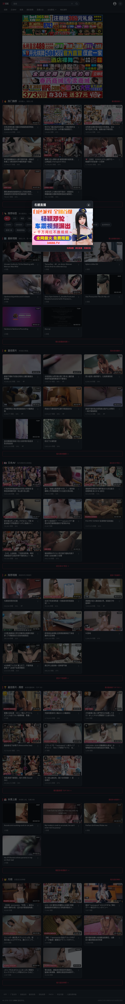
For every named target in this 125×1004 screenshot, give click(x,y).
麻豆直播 (78, 248)
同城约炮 (87, 248)
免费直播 (70, 248)
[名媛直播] (62, 502)
